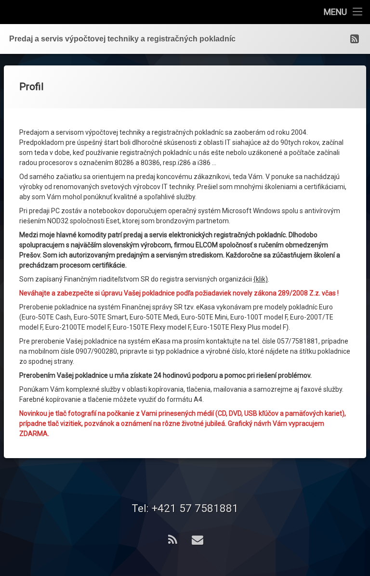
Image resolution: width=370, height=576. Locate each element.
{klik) (260, 279)
